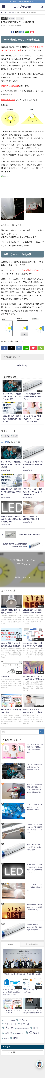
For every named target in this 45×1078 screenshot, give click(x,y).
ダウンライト (10, 1024)
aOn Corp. (22, 365)
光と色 (9, 1028)
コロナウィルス (9, 1020)
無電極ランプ (20, 1033)
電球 (16, 1037)
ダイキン (23, 1020)
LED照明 (4, 18)
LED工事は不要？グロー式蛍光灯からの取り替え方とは (34, 847)
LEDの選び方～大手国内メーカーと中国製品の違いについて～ (34, 907)
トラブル (20, 18)
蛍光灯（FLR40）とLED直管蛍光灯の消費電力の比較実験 (34, 927)
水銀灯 (8, 1033)
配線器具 (6, 1038)
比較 (35, 1028)
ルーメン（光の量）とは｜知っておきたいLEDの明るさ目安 (34, 807)
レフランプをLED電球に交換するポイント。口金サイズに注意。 (34, 767)
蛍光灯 (13, 18)
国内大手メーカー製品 (22, 1028)
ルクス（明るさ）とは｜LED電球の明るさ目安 (34, 887)
